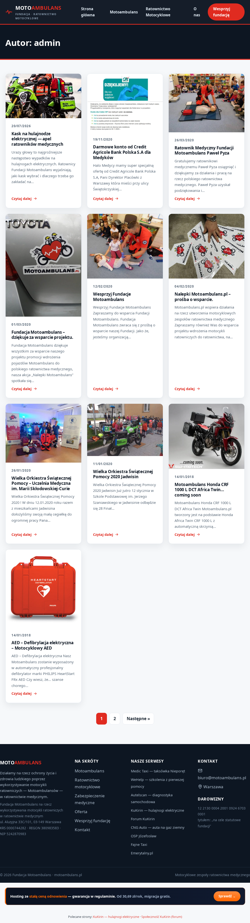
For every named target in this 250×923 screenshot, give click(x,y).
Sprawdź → (227, 896)
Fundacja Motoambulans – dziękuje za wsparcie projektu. (42, 334)
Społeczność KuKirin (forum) (161, 916)
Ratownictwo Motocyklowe (158, 11)
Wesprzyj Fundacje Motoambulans (112, 296)
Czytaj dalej (21, 198)
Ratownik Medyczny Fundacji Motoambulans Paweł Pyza (204, 150)
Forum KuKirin (143, 819)
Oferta (81, 811)
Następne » (138, 718)
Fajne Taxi (139, 844)
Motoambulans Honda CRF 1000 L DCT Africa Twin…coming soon (202, 490)
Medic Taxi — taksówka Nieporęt (158, 771)
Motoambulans (124, 12)
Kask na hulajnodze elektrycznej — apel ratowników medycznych (37, 139)
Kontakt (82, 829)
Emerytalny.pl (142, 853)
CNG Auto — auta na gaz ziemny (157, 827)
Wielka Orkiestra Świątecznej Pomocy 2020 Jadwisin (123, 474)
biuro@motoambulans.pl (222, 777)
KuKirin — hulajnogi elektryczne (157, 810)
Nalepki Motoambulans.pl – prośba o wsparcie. (203, 296)
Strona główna (88, 11)
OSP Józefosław (143, 836)
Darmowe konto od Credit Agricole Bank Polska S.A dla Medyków (122, 152)
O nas (197, 11)
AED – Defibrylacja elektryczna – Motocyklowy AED (42, 645)
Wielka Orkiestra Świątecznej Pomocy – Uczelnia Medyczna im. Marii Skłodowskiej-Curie (41, 483)
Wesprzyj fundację (221, 11)
